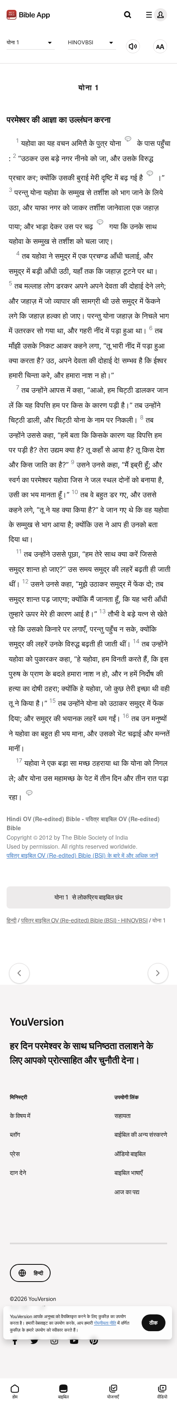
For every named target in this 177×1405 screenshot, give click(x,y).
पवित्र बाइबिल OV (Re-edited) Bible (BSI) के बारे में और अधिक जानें (82, 855)
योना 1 (13, 42)
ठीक (153, 1322)
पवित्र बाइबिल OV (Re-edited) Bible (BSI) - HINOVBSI (84, 920)
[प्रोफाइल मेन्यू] (154, 15)
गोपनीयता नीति (105, 1322)
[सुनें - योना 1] (133, 46)
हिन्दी (11, 920)
